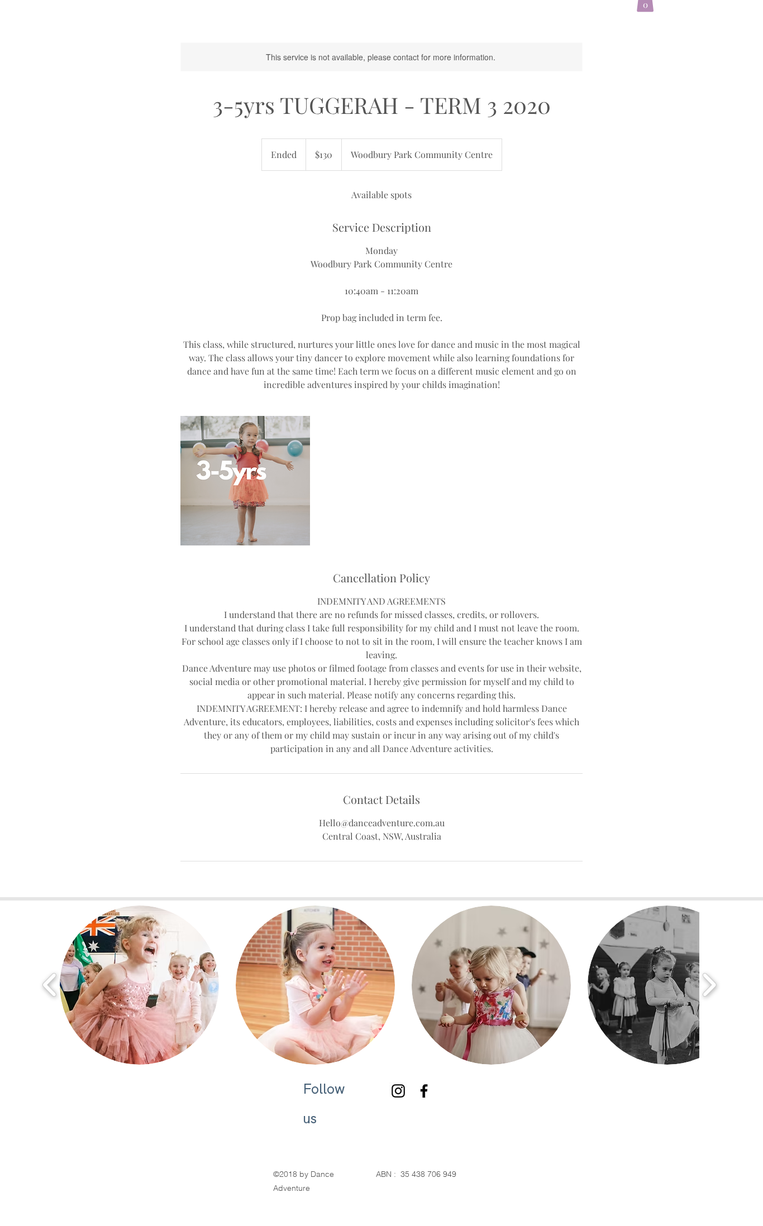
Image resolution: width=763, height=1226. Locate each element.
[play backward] (50, 985)
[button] (139, 985)
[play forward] (709, 985)
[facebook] (424, 1091)
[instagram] (398, 1091)
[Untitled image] (245, 480)
